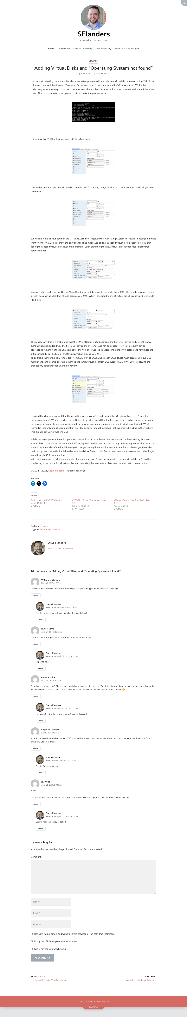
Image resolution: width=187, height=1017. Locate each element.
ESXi (40, 529)
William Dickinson (50, 580)
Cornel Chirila (48, 677)
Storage (47, 529)
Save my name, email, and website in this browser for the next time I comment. (74, 934)
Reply (35, 595)
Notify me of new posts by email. (51, 949)
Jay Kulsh (46, 781)
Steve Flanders (102, 73)
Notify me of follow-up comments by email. (56, 941)
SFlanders (93, 34)
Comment (36, 856)
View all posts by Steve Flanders (60, 548)
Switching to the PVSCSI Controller (47, 500)
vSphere (56, 529)
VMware (93, 61)
